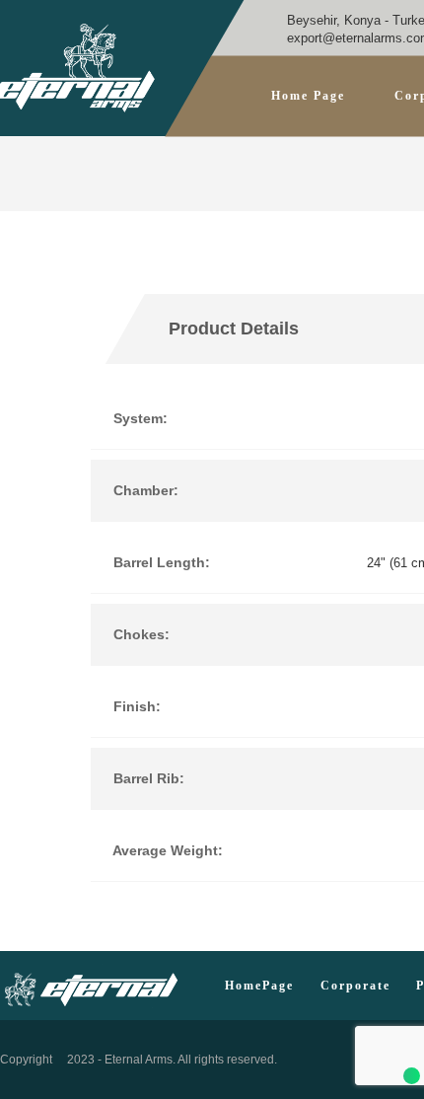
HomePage (259, 986)
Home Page (308, 96)
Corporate (355, 986)
